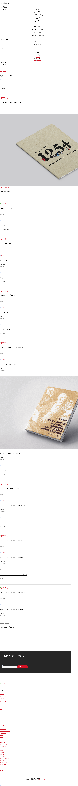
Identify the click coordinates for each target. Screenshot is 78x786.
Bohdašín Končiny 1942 (9, 364)
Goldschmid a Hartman (9, 85)
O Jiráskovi (4, 312)
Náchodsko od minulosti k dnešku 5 (13, 540)
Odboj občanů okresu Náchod (11, 295)
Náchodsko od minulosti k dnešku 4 (13, 557)
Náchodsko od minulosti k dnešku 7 (13, 505)
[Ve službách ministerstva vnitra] (3, 465)
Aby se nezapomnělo (8, 278)
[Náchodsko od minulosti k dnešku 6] (3, 517)
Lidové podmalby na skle (9, 208)
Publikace (2, 98)
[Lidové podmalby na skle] (3, 203)
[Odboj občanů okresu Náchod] (3, 290)
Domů (1, 71)
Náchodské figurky (7, 627)
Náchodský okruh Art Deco (10, 488)
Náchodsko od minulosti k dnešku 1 (13, 610)
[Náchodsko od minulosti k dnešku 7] (3, 500)
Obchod (4, 71)
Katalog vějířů (5, 260)
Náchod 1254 (5, 191)
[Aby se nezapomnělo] (3, 272)
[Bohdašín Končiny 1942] (3, 359)
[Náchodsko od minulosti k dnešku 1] (3, 604)
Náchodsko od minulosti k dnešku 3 (13, 575)
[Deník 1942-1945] (3, 324)
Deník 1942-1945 (6, 330)
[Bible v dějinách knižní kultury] (3, 342)
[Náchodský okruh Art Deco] (3, 483)
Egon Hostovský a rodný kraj (10, 243)
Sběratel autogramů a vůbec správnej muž (16, 226)
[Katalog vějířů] (3, 255)
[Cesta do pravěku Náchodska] (3, 97)
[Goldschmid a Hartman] (3, 79)
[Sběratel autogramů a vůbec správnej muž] (3, 220)
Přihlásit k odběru (23, 666)
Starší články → (35, 639)
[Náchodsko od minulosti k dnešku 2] (3, 587)
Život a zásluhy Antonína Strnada (12, 453)
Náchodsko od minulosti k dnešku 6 (13, 523)
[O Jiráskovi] (3, 307)
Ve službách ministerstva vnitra (12, 471)
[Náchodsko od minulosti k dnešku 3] (3, 569)
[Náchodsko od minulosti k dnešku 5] (3, 535)
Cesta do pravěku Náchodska (11, 102)
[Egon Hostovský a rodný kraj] (3, 238)
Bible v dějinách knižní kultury (11, 347)
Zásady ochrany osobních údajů (35, 778)
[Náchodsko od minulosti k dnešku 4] (3, 552)
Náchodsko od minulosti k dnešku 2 (13, 592)
